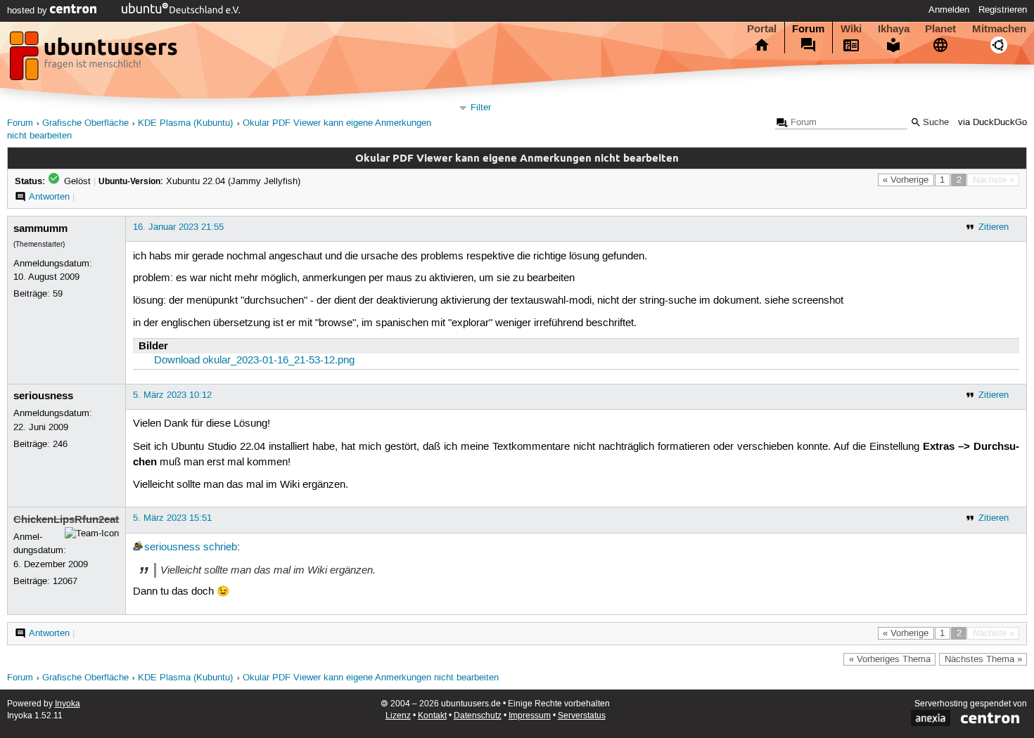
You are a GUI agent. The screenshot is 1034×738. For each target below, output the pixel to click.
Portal (762, 29)
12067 (65, 581)
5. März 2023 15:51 (172, 518)
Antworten (49, 196)
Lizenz (398, 716)
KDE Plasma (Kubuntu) (185, 123)
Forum (808, 29)
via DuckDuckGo (992, 122)
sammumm (40, 228)
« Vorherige (905, 180)
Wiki (851, 29)
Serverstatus (582, 716)
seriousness (43, 396)
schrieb (220, 547)
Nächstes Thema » (983, 659)
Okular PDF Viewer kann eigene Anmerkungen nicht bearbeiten (371, 678)
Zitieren (993, 227)
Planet (940, 29)
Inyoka (67, 704)
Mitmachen (999, 29)
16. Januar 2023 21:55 (178, 227)
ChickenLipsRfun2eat (66, 519)
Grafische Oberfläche (85, 123)
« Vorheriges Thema (890, 659)
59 (58, 293)
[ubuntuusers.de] (95, 59)
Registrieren (1002, 9)
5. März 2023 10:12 (172, 395)
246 (60, 444)
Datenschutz (478, 716)
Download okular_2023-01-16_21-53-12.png (254, 360)
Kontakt (432, 716)
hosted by (28, 10)
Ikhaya (893, 29)
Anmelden (948, 9)
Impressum (530, 716)
